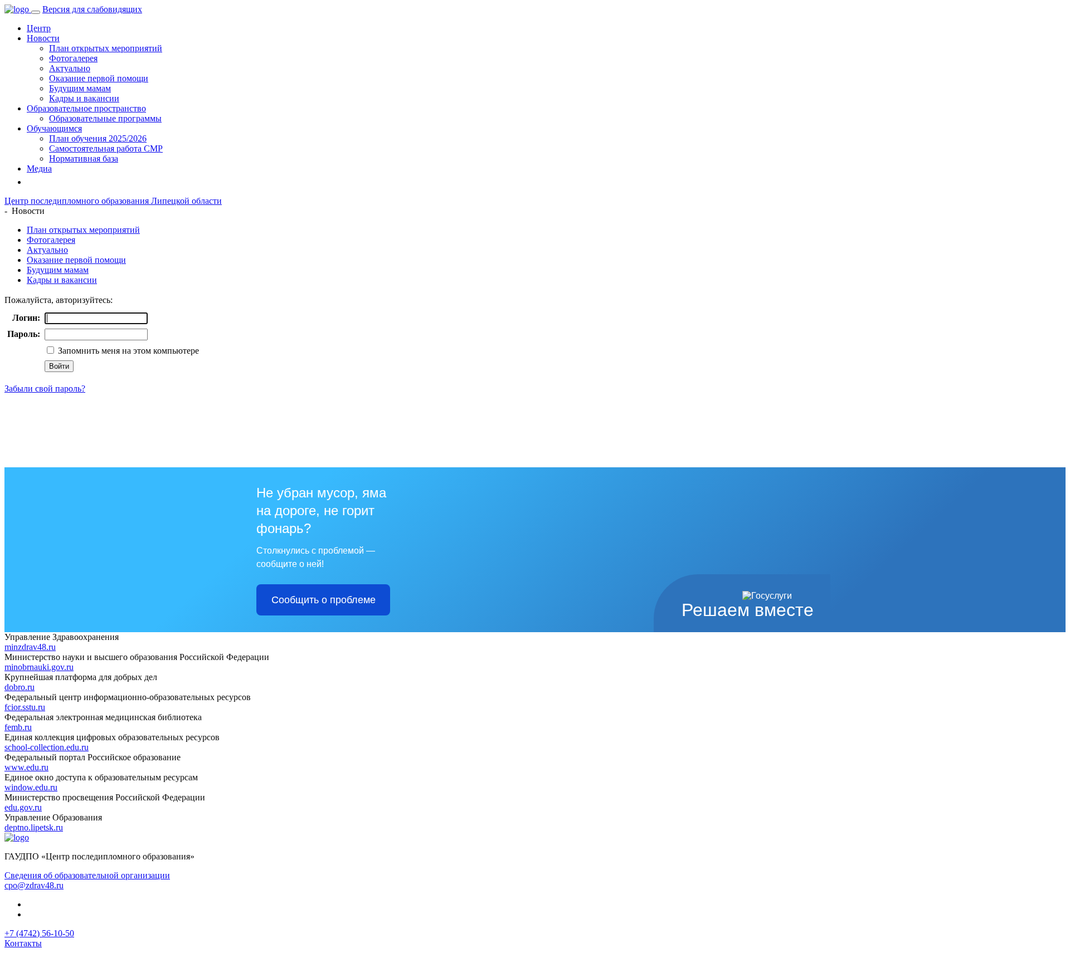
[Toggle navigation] (35, 12)
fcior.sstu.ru (24, 707)
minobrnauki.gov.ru (39, 667)
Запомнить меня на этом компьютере (127, 350)
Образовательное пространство (86, 108)
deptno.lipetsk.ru (33, 827)
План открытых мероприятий (105, 48)
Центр (39, 28)
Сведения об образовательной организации (87, 875)
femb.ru (18, 727)
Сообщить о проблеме (323, 599)
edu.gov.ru (23, 807)
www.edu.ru (26, 767)
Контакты (23, 943)
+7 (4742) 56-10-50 (39, 933)
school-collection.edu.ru (46, 747)
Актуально (69, 68)
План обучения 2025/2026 (98, 138)
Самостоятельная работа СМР (106, 148)
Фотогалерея (73, 58)
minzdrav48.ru (30, 647)
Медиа (39, 168)
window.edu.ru (30, 787)
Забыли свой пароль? (44, 388)
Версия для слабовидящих (92, 9)
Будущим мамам (80, 88)
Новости (43, 38)
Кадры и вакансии (84, 98)
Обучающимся (54, 128)
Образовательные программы (105, 118)
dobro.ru (19, 687)
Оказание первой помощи (98, 78)
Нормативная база (83, 158)
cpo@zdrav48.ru (34, 885)
